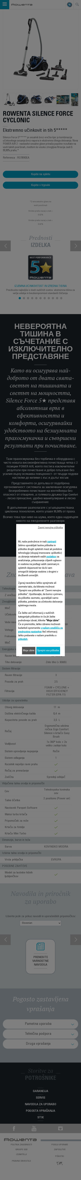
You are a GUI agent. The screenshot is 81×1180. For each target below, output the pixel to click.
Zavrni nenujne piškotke (50, 527)
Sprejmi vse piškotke (48, 650)
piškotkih (23, 639)
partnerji (51, 541)
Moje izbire (28, 650)
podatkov (51, 556)
